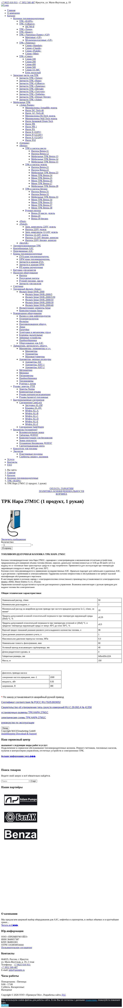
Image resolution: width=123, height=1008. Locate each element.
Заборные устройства (30, 337)
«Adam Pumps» (26, 105)
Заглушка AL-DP (34, 405)
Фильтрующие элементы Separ (35, 308)
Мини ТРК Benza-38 (41, 207)
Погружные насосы (29, 278)
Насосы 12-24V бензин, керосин (41, 237)
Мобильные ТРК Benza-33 (44, 197)
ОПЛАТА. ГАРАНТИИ (62, 488)
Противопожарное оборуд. (32, 324)
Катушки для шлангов (24, 270)
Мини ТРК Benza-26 (41, 180)
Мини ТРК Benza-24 (41, 175)
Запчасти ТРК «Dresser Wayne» (35, 97)
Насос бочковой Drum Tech (39, 121)
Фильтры (23, 321)
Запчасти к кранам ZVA (31, 262)
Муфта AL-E (31, 421)
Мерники (24, 373)
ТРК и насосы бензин (36, 189)
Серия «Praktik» (33, 51)
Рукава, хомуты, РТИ (24, 386)
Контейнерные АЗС (23, 248)
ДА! (63, 995)
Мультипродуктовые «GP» (38, 40)
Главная (11, 10)
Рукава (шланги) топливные (33, 397)
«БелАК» (24, 243)
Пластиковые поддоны (31, 454)
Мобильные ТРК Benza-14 (44, 159)
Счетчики (18, 286)
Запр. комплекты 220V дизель (40, 226)
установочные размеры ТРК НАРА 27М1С (24, 712)
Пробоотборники (28, 340)
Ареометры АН (33, 362)
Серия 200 (30, 61)
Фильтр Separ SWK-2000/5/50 (40, 297)
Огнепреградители (29, 318)
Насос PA (30, 129)
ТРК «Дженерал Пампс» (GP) (34, 34)
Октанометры (26, 375)
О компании (13, 13)
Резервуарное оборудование (27, 313)
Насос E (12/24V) (34, 137)
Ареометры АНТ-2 (35, 367)
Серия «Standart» (33, 45)
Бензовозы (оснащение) (25, 429)
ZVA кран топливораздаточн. (34, 256)
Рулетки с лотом (27, 383)
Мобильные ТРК (21, 102)
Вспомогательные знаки (31, 432)
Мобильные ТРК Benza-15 (44, 162)
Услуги (10, 459)
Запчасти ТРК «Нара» (30, 80)
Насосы (23, 275)
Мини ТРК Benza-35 (41, 202)
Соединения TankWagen (31, 427)
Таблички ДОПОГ (28, 435)
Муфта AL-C (31, 416)
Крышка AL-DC (33, 408)
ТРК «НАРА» (26, 21)
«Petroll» (23, 224)
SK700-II (29, 26)
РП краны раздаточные (31, 267)
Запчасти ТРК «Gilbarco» (32, 83)
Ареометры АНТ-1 (35, 364)
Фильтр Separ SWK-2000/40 (39, 305)
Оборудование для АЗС (31, 343)
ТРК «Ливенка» (27, 42)
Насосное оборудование (25, 272)
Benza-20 (35, 216)
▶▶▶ (18, 756)
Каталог (11, 15)
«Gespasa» (24, 143)
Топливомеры (26, 381)
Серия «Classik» (33, 48)
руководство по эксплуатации (17, 722)
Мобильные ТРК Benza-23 (44, 172)
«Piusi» (22, 221)
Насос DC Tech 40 (34, 110)
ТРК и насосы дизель (36, 164)
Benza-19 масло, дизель (43, 213)
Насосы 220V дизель (35, 229)
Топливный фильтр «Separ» (27, 289)
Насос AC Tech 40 (34, 113)
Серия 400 (30, 64)
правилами (91, 1000)
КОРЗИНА (61, 494)
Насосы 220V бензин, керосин (40, 240)
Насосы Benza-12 (40, 153)
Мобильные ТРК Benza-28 (44, 186)
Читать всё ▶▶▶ (9, 925)
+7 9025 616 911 (9, 2)
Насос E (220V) (33, 132)
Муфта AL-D (32, 419)
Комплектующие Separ (30, 310)
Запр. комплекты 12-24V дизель (41, 232)
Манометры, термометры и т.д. (35, 348)
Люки (22, 327)
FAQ (9, 464)
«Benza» (23, 145)
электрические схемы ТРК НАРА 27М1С (23, 717)
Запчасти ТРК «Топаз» (30, 78)
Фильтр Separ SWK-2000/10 (39, 299)
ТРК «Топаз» (26, 29)
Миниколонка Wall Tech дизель (41, 118)
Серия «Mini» (32, 53)
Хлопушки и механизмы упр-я (35, 332)
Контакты (12, 462)
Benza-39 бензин (39, 218)
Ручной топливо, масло (31, 281)
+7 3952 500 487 (27, 2)
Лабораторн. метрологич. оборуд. (30, 345)
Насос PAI (30, 140)
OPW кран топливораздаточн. (34, 259)
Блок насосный (33, 72)
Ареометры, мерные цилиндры (35, 359)
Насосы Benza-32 (40, 194)
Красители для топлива (25, 448)
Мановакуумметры (35, 356)
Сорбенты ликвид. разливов (33, 456)
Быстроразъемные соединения (28, 400)
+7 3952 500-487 (9, 967)
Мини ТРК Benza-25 (41, 178)
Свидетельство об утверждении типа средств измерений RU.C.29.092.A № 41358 (46, 707)
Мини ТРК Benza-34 (41, 199)
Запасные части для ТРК (25, 75)
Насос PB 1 (31, 126)
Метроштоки (25, 370)
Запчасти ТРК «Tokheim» (32, 94)
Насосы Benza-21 (40, 167)
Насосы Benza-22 (40, 170)
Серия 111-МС (32, 70)
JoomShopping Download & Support (19, 733)
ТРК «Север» (26, 56)
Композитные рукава (30, 391)
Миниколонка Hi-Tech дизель (40, 116)
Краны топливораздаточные (27, 253)
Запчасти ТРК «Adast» (30, 99)
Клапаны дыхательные (31, 335)
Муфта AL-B (31, 413)
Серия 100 (30, 59)
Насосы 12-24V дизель (36, 235)
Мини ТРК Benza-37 (41, 205)
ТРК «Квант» (26, 32)
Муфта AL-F (31, 424)
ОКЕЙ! (5, 1005)
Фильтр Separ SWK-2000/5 (38, 294)
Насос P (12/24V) (33, 134)
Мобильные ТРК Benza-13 (44, 156)
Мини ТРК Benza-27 (41, 183)
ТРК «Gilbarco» (27, 24)
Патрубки (24, 329)
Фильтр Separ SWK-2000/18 (39, 302)
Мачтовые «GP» (33, 37)
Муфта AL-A (32, 410)
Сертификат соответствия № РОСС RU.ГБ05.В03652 (31, 702)
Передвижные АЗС (23, 251)
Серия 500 (30, 67)
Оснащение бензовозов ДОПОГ (35, 443)
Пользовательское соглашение (16, 947)
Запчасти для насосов (30, 283)
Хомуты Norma (27, 389)
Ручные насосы (33, 210)
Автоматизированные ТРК (27, 245)
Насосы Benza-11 (40, 151)
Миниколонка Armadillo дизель (41, 107)
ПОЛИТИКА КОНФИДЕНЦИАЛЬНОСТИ (61, 491)
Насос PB (30, 124)
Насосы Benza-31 (40, 191)
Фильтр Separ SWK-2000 (31, 291)
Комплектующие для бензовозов (35, 437)
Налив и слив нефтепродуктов (35, 316)
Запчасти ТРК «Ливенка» (32, 86)
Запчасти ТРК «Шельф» (31, 88)
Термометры (31, 354)
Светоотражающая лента (32, 446)
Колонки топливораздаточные (28, 18)
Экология (18, 451)
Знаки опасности (28, 440)
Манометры (31, 351)
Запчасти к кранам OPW (31, 264)
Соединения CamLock (30, 402)
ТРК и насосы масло (35, 148)
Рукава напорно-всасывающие (35, 394)
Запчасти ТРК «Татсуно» (32, 91)
